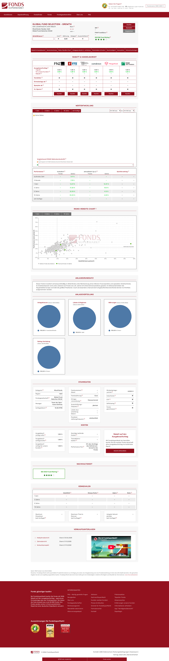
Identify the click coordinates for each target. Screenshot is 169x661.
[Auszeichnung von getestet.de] (65, 628)
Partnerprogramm (74, 606)
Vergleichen (129, 31)
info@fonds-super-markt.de (135, 6)
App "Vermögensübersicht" (124, 608)
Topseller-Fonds (120, 597)
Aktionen (94, 594)
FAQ (89, 14)
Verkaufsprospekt (43, 545)
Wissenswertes (120, 600)
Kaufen (129, 24)
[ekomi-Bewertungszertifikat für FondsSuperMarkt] (35, 628)
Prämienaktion (119, 594)
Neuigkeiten (72, 597)
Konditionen (8, 14)
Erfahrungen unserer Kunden (125, 603)
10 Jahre (66, 111)
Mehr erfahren (120, 451)
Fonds (50, 14)
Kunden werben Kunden (99, 600)
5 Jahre (56, 111)
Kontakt (93, 611)
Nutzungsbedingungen (121, 652)
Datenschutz (107, 652)
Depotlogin (118, 611)
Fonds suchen (107, 659)
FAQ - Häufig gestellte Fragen (78, 594)
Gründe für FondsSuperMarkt (101, 606)
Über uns (80, 14)
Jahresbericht (42, 541)
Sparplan (129, 28)
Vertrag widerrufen (119, 655)
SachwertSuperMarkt (98, 597)
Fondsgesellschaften (64, 14)
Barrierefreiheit (132, 655)
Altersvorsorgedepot (75, 611)
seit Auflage (76, 111)
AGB (101, 652)
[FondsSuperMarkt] (13, 6)
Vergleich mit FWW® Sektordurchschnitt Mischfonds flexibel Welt (57, 161)
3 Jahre (47, 111)
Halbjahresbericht (43, 538)
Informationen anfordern (123, 606)
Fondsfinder (38, 14)
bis (122, 110)
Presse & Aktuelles (97, 603)
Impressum (134, 652)
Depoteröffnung (23, 14)
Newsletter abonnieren (75, 608)
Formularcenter (96, 608)
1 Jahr (37, 111)
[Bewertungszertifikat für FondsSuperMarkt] (105, 6)
